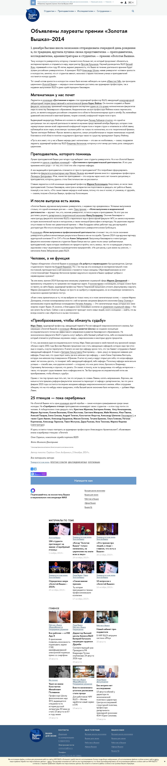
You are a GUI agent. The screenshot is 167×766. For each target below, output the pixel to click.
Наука (85, 575)
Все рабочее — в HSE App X (59, 634)
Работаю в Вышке (92, 499)
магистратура (37, 424)
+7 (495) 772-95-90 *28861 (69, 755)
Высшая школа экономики (95, 490)
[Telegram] (35, 469)
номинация (64, 403)
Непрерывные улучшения (58, 629)
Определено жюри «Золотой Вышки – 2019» (58, 584)
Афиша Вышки (90, 503)
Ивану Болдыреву (94, 215)
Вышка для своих (91, 494)
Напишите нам (83, 481)
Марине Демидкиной (117, 280)
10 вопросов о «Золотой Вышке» (106, 582)
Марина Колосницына (97, 184)
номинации (47, 100)
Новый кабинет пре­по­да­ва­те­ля (107, 630)
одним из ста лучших (99, 106)
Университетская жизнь (82, 537)
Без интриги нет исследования (104, 687)
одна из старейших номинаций (56, 162)
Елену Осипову (125, 300)
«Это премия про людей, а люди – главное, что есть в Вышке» (106, 547)
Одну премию (80, 209)
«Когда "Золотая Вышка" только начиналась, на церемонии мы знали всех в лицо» (83, 548)
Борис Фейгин (95, 103)
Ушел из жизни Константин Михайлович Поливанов (56, 688)
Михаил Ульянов (77, 173)
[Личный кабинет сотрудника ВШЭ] (125, 2)
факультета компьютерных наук (55, 173)
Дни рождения (102, 682)
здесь (156, 759)
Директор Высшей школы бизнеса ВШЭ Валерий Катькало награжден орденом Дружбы (83, 639)
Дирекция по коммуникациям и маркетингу (66, 737)
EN (132, 2)
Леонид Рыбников (97, 120)
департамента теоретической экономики (67, 215)
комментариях (96, 283)
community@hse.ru (65, 748)
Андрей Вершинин (63, 266)
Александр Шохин (90, 70)
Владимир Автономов (76, 143)
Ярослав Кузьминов (89, 64)
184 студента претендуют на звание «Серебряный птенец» (59, 545)
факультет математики (41, 106)
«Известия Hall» (114, 81)
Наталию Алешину (83, 303)
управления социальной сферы (116, 306)
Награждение (78, 629)
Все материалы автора (42, 457)
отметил (109, 120)
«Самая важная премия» (80, 582)
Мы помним (53, 680)
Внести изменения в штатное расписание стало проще (83, 690)
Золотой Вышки (49, 84)
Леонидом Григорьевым (41, 176)
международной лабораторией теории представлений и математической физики (82, 102)
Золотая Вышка (54, 538)
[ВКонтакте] (32, 469)
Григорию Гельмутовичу (71, 352)
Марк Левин (36, 325)
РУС (130, 2)
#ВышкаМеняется (56, 627)
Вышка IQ (88, 507)
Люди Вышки (77, 575)
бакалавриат (127, 415)
